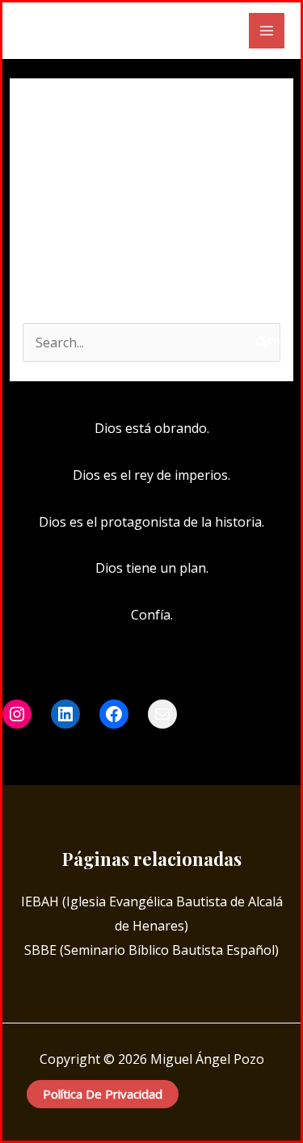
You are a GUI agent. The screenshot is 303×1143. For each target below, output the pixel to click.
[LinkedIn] (176, 749)
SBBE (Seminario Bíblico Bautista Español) (151, 950)
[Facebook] (127, 749)
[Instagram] (152, 749)
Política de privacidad (102, 1094)
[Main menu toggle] (266, 30)
